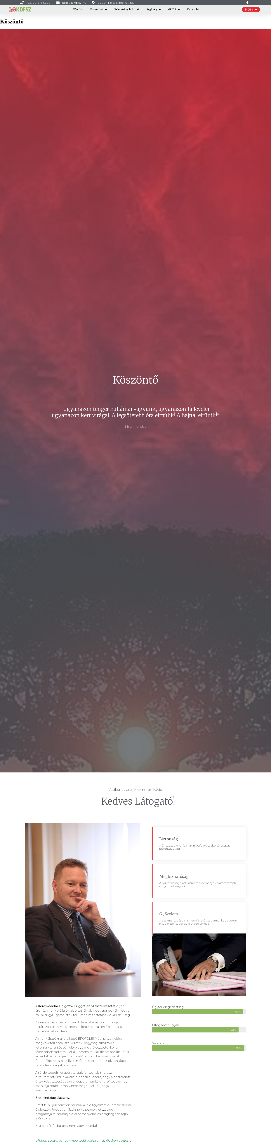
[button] (251, 10)
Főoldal (77, 9)
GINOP (172, 9)
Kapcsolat (193, 9)
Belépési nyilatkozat (126, 9)
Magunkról (96, 9)
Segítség (151, 9)
